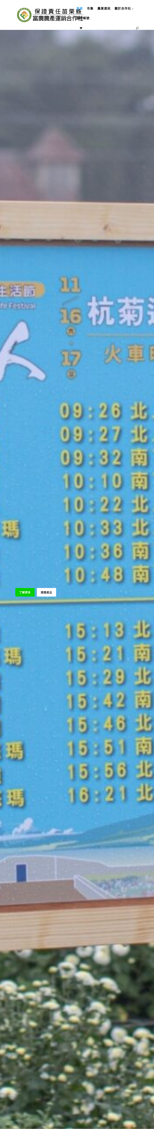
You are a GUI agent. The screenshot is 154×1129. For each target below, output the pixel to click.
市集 (90, 9)
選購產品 (46, 592)
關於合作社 (123, 9)
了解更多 (25, 592)
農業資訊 (104, 9)
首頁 (79, 9)
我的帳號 (83, 18)
